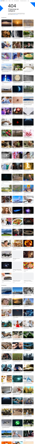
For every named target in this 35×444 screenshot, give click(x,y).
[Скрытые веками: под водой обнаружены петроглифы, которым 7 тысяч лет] (17, 278)
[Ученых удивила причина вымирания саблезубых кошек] (6, 190)
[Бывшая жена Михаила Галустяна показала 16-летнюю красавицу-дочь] (17, 234)
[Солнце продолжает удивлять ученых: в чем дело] (28, 168)
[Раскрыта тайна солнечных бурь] (28, 322)
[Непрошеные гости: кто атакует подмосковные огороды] (17, 47)
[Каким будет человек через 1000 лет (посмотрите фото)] (6, 435)
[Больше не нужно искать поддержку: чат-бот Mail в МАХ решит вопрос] (17, 311)
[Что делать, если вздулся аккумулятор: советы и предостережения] (6, 157)
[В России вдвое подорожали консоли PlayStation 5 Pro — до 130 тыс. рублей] (6, 80)
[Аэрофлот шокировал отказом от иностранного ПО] (6, 91)
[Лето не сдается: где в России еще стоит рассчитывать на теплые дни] (6, 234)
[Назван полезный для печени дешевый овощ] (28, 267)
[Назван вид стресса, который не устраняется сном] (28, 391)
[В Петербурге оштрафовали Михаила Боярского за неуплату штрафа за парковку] (28, 47)
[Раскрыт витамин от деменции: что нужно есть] (17, 413)
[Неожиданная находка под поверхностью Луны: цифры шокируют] (28, 358)
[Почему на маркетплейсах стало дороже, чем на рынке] (17, 333)
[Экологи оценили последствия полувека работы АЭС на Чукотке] (28, 91)
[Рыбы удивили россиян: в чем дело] (6, 24)
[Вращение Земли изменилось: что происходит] (17, 91)
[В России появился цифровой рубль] (6, 300)
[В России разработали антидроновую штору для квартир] (28, 113)
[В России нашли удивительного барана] (6, 402)
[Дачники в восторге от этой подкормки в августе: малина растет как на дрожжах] (6, 135)
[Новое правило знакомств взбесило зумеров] (17, 391)
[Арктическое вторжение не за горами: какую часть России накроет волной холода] (28, 102)
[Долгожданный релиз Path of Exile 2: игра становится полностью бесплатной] (28, 223)
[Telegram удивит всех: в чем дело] (6, 124)
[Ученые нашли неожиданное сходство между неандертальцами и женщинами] (6, 424)
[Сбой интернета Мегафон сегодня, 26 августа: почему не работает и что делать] (17, 435)
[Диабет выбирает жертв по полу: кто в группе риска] (28, 146)
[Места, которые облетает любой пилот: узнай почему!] (17, 190)
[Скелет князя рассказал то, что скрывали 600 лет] (28, 369)
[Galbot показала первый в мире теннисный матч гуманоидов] (6, 333)
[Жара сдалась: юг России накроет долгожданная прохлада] (6, 201)
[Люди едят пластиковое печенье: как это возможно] (6, 36)
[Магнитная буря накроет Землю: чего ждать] (17, 24)
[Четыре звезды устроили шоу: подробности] (28, 234)
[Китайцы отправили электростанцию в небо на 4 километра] (17, 201)
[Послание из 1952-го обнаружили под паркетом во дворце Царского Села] (28, 24)
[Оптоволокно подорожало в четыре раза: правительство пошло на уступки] (17, 212)
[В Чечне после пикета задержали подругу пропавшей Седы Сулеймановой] (6, 369)
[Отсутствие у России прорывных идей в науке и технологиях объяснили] (28, 380)
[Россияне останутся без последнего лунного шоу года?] (6, 179)
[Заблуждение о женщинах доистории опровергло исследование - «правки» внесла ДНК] (28, 80)
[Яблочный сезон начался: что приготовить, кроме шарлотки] (17, 245)
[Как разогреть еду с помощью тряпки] (28, 289)
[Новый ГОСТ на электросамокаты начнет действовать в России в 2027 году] (17, 322)
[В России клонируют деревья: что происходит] (17, 146)
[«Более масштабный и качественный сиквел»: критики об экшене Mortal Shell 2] (17, 168)
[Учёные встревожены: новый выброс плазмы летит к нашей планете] (28, 245)
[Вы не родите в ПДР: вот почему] (17, 300)
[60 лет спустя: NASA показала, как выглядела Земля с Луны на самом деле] (17, 36)
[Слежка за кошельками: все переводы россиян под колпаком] (6, 278)
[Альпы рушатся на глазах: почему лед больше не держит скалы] (17, 289)
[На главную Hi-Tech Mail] (3, 1)
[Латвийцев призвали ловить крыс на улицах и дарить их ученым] (6, 146)
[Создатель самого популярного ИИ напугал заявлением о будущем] (28, 179)
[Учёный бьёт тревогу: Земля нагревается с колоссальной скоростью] (28, 124)
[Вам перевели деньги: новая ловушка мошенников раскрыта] (17, 402)
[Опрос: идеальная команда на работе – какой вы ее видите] (6, 311)
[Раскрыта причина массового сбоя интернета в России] (28, 413)
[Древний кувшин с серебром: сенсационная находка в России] (28, 300)
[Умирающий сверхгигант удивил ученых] (17, 358)
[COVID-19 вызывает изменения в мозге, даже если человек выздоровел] (28, 157)
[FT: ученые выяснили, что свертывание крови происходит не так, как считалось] (17, 58)
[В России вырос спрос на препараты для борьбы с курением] (6, 102)
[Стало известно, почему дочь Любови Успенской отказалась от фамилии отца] (6, 212)
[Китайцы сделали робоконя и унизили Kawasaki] (28, 333)
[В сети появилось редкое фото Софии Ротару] (6, 113)
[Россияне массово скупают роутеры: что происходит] (28, 424)
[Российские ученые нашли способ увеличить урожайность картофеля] (17, 424)
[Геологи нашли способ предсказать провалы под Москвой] (17, 179)
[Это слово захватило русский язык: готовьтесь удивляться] (28, 435)
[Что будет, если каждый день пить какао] (17, 113)
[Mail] (1, 1)
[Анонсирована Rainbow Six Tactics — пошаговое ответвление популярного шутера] (28, 256)
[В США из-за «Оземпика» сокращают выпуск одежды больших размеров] (6, 168)
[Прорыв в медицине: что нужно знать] (17, 102)
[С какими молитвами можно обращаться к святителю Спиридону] (28, 190)
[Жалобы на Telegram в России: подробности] (6, 344)
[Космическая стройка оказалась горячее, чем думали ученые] (6, 267)
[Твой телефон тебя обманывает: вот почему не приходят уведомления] (6, 245)
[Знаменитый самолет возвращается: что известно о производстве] (6, 391)
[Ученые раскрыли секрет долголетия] (6, 380)
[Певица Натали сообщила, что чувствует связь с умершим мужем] (17, 157)
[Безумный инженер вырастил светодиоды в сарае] (28, 212)
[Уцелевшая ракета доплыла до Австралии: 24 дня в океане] (6, 358)
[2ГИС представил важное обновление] (17, 256)
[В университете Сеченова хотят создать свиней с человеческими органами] (6, 413)
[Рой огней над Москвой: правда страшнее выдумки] (17, 380)
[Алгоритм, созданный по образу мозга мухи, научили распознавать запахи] (28, 311)
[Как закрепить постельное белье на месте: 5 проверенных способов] (28, 69)
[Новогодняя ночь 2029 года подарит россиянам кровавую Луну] (17, 124)
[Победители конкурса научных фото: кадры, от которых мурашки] (17, 267)
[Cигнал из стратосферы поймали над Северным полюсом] (6, 69)
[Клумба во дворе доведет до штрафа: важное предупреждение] (17, 69)
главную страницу (15, 14)
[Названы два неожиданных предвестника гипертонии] (6, 47)
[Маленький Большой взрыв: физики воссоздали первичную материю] (6, 322)
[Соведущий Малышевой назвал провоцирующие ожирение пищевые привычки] (17, 80)
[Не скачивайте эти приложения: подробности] (28, 201)
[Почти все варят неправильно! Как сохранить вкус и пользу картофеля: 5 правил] (28, 58)
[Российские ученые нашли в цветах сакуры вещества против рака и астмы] (28, 135)
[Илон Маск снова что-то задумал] (17, 135)
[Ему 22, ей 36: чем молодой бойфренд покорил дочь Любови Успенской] (6, 289)
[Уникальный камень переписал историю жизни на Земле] (17, 369)
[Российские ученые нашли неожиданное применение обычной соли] (6, 58)
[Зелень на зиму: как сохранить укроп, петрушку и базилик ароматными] (28, 36)
